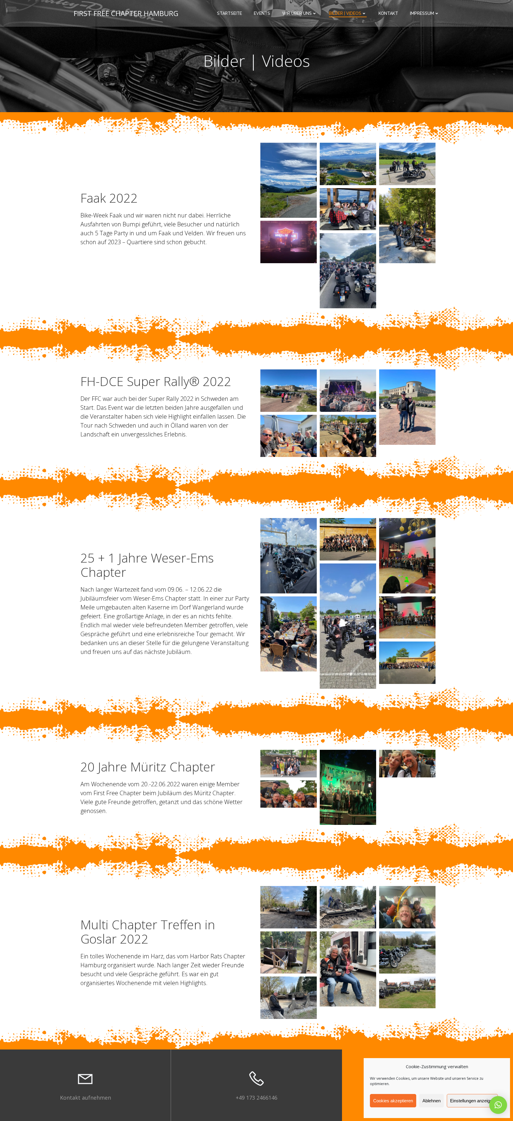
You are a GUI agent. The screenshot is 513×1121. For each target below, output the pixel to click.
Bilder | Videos (345, 13)
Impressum (422, 13)
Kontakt (388, 13)
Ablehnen (431, 1100)
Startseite (229, 13)
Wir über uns (297, 13)
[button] (498, 1105)
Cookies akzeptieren (393, 1100)
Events (262, 13)
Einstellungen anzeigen (472, 1100)
